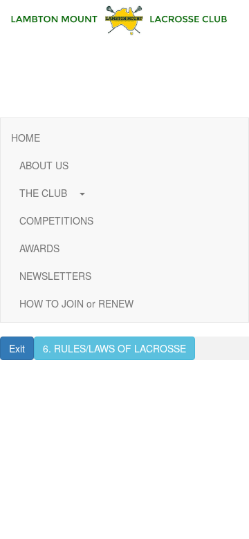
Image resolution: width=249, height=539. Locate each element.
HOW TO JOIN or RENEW (76, 303)
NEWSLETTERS (55, 276)
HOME (25, 137)
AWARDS (39, 248)
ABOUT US (44, 165)
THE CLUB (44, 193)
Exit (17, 348)
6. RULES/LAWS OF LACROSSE (114, 348)
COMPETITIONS (56, 220)
